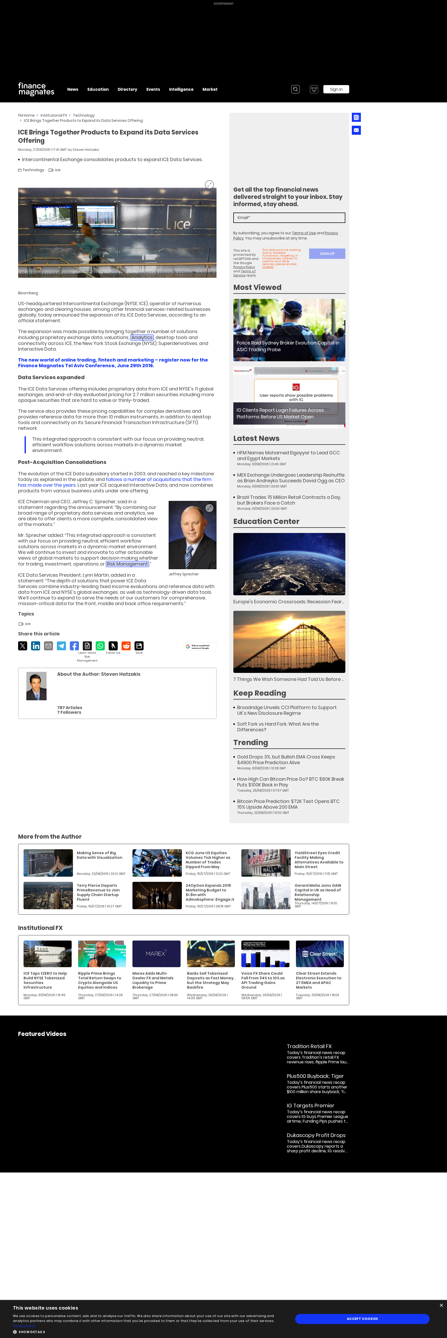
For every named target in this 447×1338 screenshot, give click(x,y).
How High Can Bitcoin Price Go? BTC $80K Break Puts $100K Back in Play (290, 782)
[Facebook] (74, 645)
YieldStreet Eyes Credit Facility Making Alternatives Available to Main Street (319, 859)
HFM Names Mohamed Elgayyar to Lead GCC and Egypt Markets (288, 455)
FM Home (26, 115)
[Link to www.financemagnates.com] (289, 330)
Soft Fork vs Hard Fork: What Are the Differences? (278, 727)
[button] (149, 1331)
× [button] (441, 1305)
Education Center (266, 521)
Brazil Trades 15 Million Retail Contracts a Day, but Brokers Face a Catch (289, 500)
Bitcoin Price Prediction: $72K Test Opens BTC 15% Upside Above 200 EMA (288, 804)
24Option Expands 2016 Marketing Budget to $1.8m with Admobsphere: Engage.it (210, 892)
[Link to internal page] (36, 686)
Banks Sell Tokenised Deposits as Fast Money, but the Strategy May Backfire (211, 980)
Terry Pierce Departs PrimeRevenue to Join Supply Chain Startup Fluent (98, 892)
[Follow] (113, 648)
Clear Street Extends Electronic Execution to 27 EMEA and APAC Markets (318, 980)
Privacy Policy (244, 267)
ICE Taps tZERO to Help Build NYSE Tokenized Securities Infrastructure (45, 980)
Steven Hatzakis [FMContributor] (86, 149)
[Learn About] (87, 652)
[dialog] (223, 1319)
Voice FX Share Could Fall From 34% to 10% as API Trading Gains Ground (263, 980)
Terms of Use (304, 233)
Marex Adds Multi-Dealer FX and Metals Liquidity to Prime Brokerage (153, 980)
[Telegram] (61, 645)
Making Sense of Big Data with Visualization (99, 855)
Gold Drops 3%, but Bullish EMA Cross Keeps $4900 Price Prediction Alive (286, 759)
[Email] (48, 645)
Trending (250, 743)
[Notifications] (314, 89)
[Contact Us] (356, 130)
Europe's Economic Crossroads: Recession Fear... (288, 601)
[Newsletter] (356, 117)
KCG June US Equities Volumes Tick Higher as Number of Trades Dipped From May (208, 859)
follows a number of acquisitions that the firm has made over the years (115, 482)
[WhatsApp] (100, 645)
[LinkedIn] (35, 645)
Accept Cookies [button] (362, 1319)
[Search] (295, 89)
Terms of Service (244, 273)
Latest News (256, 438)
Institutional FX (54, 115)
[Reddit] (126, 645)
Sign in (336, 89)
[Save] (139, 648)
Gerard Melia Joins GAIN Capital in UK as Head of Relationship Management (318, 892)
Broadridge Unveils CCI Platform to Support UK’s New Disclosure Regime (287, 710)
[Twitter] (22, 645)
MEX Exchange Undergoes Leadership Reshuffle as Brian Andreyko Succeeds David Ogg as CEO (291, 478)
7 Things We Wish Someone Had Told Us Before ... (288, 679)
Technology (84, 115)
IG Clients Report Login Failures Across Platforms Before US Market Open (280, 413)
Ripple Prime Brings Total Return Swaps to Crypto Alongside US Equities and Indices (99, 980)
